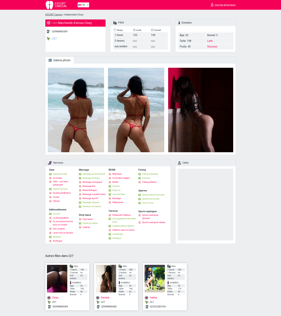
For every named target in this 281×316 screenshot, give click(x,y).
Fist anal (146, 178)
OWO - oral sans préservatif (60, 183)
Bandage (116, 198)
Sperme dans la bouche (153, 194)
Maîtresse (117, 174)
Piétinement (117, 202)
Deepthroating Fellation (123, 226)
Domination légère (121, 178)
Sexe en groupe (60, 189)
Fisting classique (150, 174)
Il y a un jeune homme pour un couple (63, 223)
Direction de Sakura (92, 206)
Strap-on (116, 190)
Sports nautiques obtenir (153, 222)
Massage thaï (89, 186)
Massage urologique (92, 182)
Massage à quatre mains (94, 194)
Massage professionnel (94, 174)
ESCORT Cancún (53, 14)
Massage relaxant (91, 202)
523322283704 (158, 306)
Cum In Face (148, 203)
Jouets (56, 197)
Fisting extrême (149, 182)
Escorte (56, 214)
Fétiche (56, 201)
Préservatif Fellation (121, 215)
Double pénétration (62, 193)
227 (54, 38)
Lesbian (86, 227)
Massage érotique (91, 178)
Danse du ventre (90, 223)
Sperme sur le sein (150, 199)
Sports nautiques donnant (150, 216)
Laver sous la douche (63, 233)
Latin (210, 40)
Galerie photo (61, 60)
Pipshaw (57, 237)
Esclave (116, 186)
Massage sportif (90, 198)
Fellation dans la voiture (123, 230)
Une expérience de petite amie (124, 220)
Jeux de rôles (118, 194)
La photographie (60, 218)
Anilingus (116, 238)
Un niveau (57, 178)
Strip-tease (88, 219)
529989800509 (59, 31)
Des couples (59, 228)
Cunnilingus (117, 234)
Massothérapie (90, 190)
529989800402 (109, 306)
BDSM (115, 182)
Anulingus (57, 241)
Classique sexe (60, 174)
